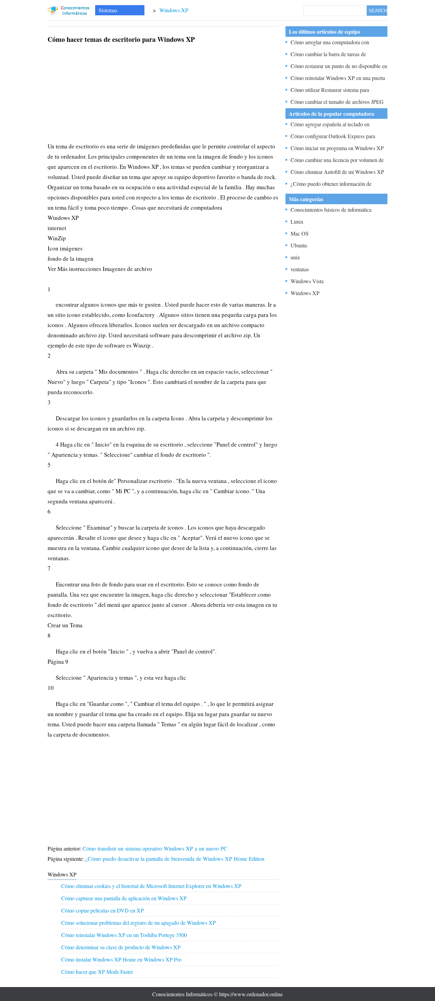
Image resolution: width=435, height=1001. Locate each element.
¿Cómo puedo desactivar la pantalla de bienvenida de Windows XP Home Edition (175, 858)
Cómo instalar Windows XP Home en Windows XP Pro (121, 959)
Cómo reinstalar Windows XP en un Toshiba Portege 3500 (124, 934)
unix (295, 257)
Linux (297, 221)
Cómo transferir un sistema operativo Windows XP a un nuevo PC (156, 848)
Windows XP (173, 10)
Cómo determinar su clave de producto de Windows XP (120, 947)
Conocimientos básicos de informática (331, 209)
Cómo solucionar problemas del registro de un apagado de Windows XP (138, 922)
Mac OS (300, 233)
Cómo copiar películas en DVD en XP (102, 910)
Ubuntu (299, 245)
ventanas (300, 269)
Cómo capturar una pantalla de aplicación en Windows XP (124, 898)
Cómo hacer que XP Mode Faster (97, 971)
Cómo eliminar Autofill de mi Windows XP (337, 171)
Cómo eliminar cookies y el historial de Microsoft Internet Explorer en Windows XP (151, 885)
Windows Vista (307, 281)
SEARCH (378, 10)
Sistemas (108, 10)
